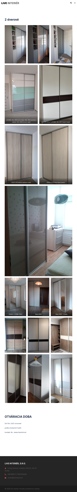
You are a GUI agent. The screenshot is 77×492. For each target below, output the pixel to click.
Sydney (37, 489)
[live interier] (10, 3)
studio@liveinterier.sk (15, 478)
